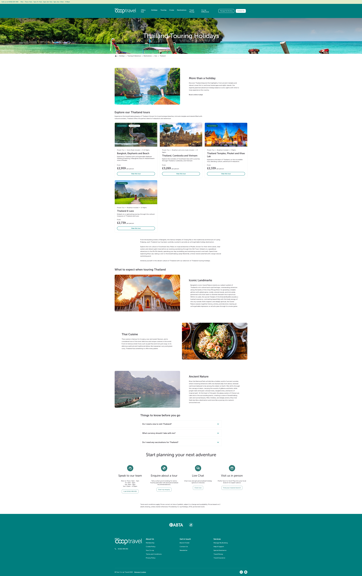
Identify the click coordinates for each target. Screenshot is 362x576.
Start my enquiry (164, 489)
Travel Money (218, 554)
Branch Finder (184, 543)
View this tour (136, 174)
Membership (150, 543)
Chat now (198, 488)
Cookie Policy (150, 546)
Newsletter (183, 550)
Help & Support (219, 546)
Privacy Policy (150, 558)
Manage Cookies (140, 572)
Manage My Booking (226, 11)
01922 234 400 (13, 2)
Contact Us (240, 11)
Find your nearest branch (232, 488)
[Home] (116, 56)
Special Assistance (220, 550)
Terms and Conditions (154, 554)
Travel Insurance (219, 558)
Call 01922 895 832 (130, 491)
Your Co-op (150, 550)
